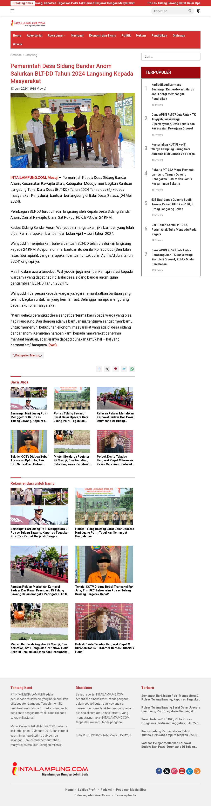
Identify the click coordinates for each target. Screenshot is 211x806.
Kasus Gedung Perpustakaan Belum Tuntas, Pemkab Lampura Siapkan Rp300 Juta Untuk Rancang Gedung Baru (169, 733)
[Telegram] (189, 771)
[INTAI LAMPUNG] (28, 23)
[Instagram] (174, 771)
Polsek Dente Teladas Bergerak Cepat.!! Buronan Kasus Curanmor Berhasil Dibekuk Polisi (115, 460)
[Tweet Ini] (107, 369)
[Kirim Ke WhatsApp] (132, 369)
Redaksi (106, 789)
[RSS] (197, 771)
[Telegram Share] (124, 369)
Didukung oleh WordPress (92, 795)
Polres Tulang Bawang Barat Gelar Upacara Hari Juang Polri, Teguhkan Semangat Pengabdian (71, 417)
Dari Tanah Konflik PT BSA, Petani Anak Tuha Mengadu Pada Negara (174, 229)
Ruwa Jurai (55, 35)
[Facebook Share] (99, 369)
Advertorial (34, 35)
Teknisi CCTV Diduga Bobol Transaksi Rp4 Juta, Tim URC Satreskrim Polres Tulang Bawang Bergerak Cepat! (29, 460)
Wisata (17, 44)
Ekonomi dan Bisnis (102, 35)
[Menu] (13, 10)
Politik (126, 35)
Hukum (141, 35)
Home (17, 35)
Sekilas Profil (87, 789)
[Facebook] (159, 771)
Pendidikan (159, 35)
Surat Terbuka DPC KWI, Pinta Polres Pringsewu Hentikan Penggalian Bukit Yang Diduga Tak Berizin (170, 721)
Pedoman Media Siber (131, 789)
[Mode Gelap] (198, 10)
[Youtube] (182, 771)
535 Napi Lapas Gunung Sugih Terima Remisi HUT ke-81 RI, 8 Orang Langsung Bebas (172, 204)
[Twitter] (166, 771)
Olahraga (179, 35)
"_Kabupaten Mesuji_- (27, 355)
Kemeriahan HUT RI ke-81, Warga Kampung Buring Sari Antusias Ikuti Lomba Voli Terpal (173, 149)
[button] (190, 10)
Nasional (77, 35)
